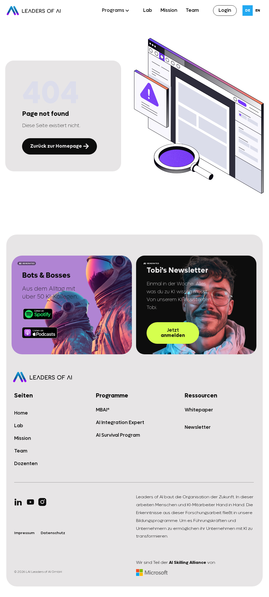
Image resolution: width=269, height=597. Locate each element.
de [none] (247, 10)
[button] (116, 10)
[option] (258, 10)
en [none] (257, 10)
